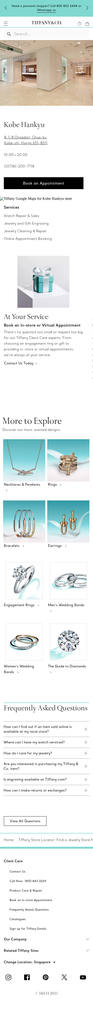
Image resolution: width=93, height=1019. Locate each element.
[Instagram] (9, 977)
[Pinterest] (46, 977)
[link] (46, 729)
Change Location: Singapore (28, 962)
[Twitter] (65, 977)
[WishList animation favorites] (80, 24)
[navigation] (6, 23)
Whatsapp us (46, 10)
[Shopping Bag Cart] (87, 24)
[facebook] (28, 977)
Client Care (13, 861)
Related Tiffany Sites (21, 950)
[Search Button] (9, 34)
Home (9, 840)
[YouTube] (84, 977)
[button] (6, 23)
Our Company (15, 939)
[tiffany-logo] (46, 23)
